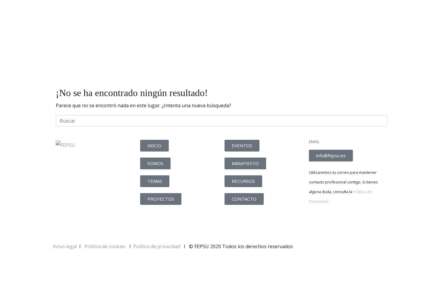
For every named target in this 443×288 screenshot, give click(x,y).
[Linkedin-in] (349, 222)
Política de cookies (105, 246)
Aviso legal (65, 246)
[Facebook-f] (316, 222)
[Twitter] (332, 222)
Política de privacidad (156, 246)
